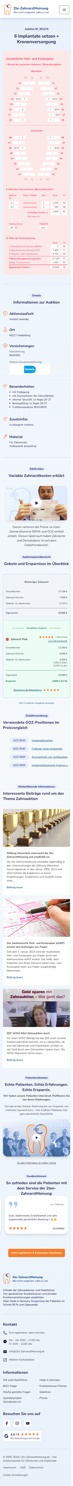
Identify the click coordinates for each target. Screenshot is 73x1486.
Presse (43, 1398)
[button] (36, 503)
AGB (22, 1467)
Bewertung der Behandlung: (28, 690)
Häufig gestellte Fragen (17, 1392)
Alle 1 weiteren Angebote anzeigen (36, 702)
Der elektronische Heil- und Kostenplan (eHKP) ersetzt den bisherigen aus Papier (36, 945)
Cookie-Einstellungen (15, 1475)
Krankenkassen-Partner (53, 1386)
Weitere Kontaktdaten (21, 1359)
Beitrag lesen (15, 887)
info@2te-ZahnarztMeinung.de (26, 1351)
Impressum (9, 1467)
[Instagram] (17, 1423)
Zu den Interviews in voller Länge (36, 1163)
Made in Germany (49, 1380)
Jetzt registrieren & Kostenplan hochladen (36, 1253)
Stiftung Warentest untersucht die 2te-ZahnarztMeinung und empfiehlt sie (30, 855)
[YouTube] (27, 1423)
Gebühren (45, 1392)
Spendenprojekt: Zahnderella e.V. (12, 1400)
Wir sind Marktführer (15, 1380)
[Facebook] (6, 1423)
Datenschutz (36, 1467)
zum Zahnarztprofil (57, 641)
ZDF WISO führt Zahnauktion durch (28, 1033)
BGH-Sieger (10, 1386)
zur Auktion (14, 1228)
